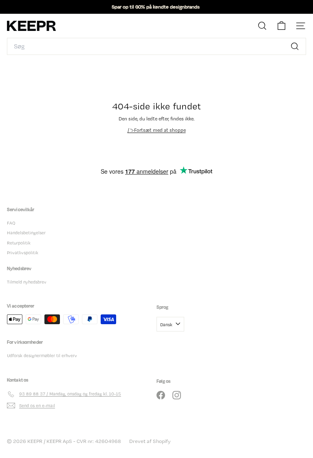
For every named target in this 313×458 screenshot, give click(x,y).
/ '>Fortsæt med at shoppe (157, 130)
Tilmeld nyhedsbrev (26, 282)
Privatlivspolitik (22, 252)
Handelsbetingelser (26, 233)
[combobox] (156, 46)
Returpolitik (19, 243)
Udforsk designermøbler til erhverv (42, 355)
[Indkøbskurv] (281, 26)
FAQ (11, 223)
